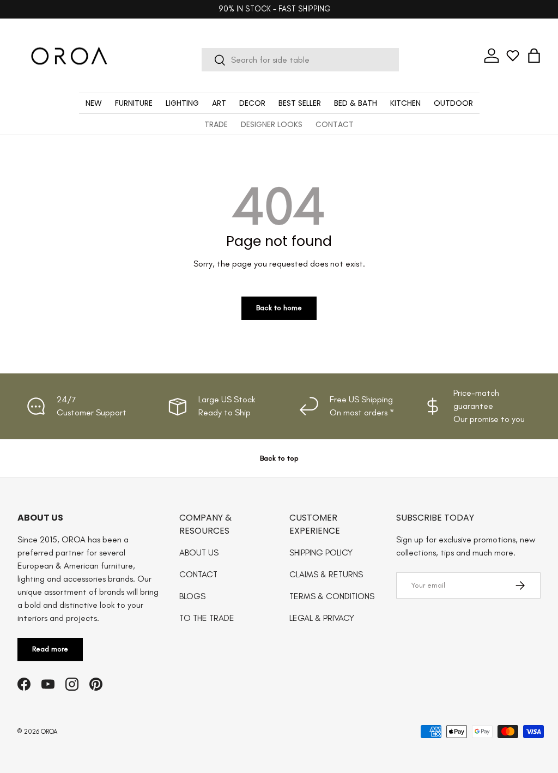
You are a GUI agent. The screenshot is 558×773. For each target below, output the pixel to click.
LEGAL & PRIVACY (321, 618)
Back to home (279, 307)
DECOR (252, 103)
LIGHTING (182, 103)
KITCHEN (405, 103)
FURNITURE (134, 103)
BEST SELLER (299, 103)
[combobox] (300, 59)
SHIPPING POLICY (321, 552)
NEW (94, 103)
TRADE (216, 124)
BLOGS (192, 596)
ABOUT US (199, 552)
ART (219, 103)
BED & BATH (355, 103)
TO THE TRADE (206, 618)
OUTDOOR (453, 103)
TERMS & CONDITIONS (331, 596)
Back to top (279, 458)
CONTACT (335, 124)
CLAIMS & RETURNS (326, 574)
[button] (534, 56)
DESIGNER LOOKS (271, 124)
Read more (50, 649)
